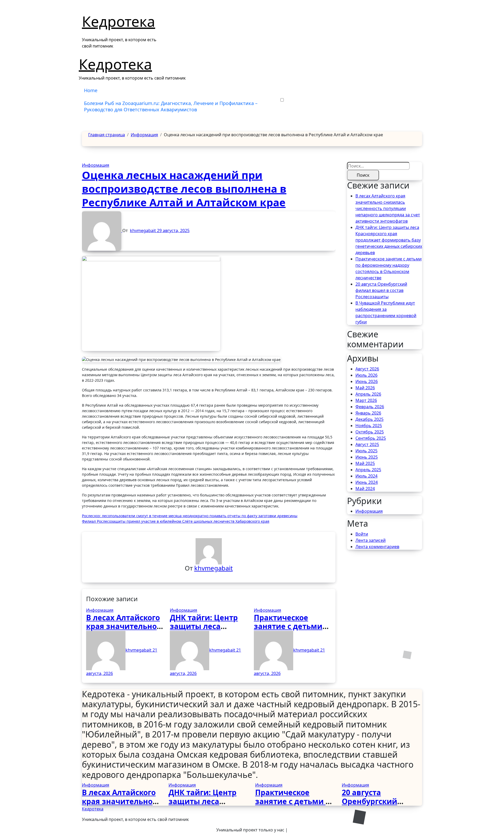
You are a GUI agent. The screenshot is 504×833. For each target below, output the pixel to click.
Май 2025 (365, 463)
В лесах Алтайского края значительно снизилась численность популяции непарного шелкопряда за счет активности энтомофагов (387, 208)
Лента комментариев (377, 546)
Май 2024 (365, 488)
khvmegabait (143, 230)
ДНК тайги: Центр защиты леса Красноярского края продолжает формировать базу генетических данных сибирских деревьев (388, 239)
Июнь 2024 (366, 482)
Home (90, 90)
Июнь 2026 (366, 381)
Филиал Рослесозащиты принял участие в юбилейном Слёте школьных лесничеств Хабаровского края (175, 521)
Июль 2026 (366, 375)
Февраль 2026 (369, 407)
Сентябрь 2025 (370, 438)
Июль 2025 (366, 451)
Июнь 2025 (366, 457)
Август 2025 (367, 444)
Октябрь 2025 (369, 432)
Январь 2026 (368, 413)
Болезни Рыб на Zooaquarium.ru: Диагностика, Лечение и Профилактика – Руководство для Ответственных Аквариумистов (171, 106)
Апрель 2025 (368, 470)
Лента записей (370, 540)
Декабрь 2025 (369, 419)
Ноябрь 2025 (368, 425)
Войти (361, 534)
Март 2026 (366, 400)
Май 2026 (365, 388)
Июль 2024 (366, 476)
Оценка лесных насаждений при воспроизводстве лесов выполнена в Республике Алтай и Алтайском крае (184, 188)
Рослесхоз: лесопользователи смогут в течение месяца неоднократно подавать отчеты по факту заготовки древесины (189, 515)
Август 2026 (367, 369)
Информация (95, 165)
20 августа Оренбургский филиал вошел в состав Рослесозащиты (381, 290)
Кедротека (118, 21)
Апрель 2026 (368, 394)
